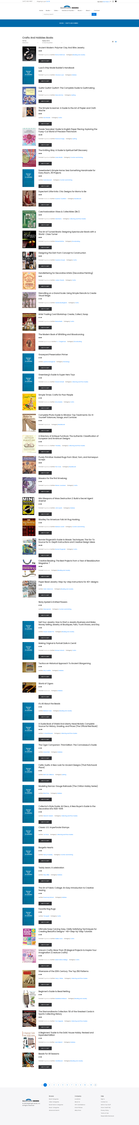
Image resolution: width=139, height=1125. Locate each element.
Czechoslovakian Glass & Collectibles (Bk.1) (59, 211)
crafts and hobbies (71, 23)
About (88, 10)
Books (48, 10)
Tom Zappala (59, 1021)
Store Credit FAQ (106, 1107)
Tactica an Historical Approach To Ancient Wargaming (65, 663)
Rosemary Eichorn (48, 897)
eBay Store (78, 1110)
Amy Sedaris (58, 402)
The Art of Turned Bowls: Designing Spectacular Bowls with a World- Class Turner (67, 233)
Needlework (77, 198)
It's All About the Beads (49, 703)
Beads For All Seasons (49, 1053)
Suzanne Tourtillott (60, 198)
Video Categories (54, 1102)
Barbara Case (47, 711)
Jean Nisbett (59, 1042)
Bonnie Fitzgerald (60, 549)
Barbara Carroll (59, 526)
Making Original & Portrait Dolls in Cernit (57, 643)
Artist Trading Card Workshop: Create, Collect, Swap (63, 314)
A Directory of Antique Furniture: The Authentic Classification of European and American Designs (69, 437)
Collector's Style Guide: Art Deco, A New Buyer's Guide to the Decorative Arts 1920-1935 (67, 807)
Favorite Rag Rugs (47, 909)
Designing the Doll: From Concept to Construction (62, 253)
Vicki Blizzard (59, 1061)
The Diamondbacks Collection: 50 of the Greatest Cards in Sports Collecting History (66, 1012)
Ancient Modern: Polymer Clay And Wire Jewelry (61, 47)
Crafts (60, 117)
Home (41, 10)
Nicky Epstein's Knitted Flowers (53, 602)
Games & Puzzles (68, 10)
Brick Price (46, 793)
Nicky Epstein (47, 609)
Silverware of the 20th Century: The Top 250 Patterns (63, 971)
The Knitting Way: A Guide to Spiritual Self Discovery (63, 150)
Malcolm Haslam (48, 816)
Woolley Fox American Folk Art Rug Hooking (59, 519)
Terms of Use (105, 1113)
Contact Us (104, 1102)
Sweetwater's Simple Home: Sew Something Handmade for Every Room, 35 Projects (67, 171)
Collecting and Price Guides (77, 219)
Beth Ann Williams (48, 774)
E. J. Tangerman (61, 341)
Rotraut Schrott (59, 650)
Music (80, 10)
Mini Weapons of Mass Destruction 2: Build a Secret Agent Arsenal (66, 499)
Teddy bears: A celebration (51, 867)
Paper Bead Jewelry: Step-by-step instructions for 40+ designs (68, 582)
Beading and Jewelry (79, 55)
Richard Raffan (59, 241)
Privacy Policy (105, 1110)
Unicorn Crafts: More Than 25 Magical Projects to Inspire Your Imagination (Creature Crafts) (68, 951)
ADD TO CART (45, 61)
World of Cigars (46, 683)
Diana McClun (59, 95)
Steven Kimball (59, 382)
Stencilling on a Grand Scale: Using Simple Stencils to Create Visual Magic (67, 294)
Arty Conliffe (47, 670)
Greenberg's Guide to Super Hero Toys (57, 374)
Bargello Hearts (46, 847)
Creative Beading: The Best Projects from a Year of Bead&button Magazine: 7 (69, 562)
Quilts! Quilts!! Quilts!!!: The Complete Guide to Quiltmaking (67, 88)
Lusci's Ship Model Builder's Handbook (56, 67)
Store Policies (78, 1107)
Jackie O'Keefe (59, 280)
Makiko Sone (59, 938)
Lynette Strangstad (49, 361)
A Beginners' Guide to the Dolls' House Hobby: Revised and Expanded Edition (66, 1033)
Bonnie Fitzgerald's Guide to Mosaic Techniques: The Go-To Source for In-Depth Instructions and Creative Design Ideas (67, 540)
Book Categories (54, 1099)
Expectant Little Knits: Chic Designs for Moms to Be (62, 191)
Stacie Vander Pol (48, 632)
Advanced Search (54, 1110)
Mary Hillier (46, 875)
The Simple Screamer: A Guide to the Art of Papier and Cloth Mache (67, 109)
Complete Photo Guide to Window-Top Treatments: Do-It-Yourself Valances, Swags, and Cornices (66, 416)
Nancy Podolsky (48, 854)
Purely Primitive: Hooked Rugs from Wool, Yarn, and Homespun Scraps (68, 458)
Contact (97, 10)
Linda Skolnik (59, 157)
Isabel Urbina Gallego (61, 960)
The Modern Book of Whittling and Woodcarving (61, 334)
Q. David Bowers (48, 733)
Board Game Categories (56, 1105)
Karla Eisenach (47, 180)
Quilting (73, 95)
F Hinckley (58, 445)
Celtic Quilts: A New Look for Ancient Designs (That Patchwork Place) (68, 766)
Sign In (103, 1099)
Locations (77, 1099)
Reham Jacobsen (60, 485)
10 (85, 1085)
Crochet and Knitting (76, 157)
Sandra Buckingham (61, 303)
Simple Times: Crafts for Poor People (56, 395)
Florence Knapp (60, 139)
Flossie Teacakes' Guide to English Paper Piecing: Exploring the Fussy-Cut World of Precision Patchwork (68, 130)
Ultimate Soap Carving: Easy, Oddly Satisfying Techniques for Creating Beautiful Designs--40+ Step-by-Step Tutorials (68, 930)
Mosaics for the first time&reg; (53, 478)
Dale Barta (58, 219)
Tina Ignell (46, 916)
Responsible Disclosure (107, 1116)
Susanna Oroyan (60, 260)
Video (56, 10)
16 (91, 1085)
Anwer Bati (46, 752)
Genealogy (66, 361)
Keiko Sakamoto (48, 589)
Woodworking (76, 241)
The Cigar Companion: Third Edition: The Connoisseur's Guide (68, 745)
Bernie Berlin (58, 321)
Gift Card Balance (80, 1105)
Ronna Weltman (60, 55)
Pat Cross (58, 467)
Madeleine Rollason (61, 998)
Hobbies (74, 75)
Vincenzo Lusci (59, 75)
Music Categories (54, 1107)
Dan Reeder (46, 117)
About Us (77, 1102)
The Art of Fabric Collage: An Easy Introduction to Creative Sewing (66, 889)
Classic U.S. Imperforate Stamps (54, 827)
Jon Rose (46, 834)
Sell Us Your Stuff (106, 1105)
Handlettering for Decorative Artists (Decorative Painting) (66, 273)
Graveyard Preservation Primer (53, 354)
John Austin (58, 508)
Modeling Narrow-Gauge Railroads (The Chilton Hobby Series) (68, 786)
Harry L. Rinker (59, 978)
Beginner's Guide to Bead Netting (54, 991)
